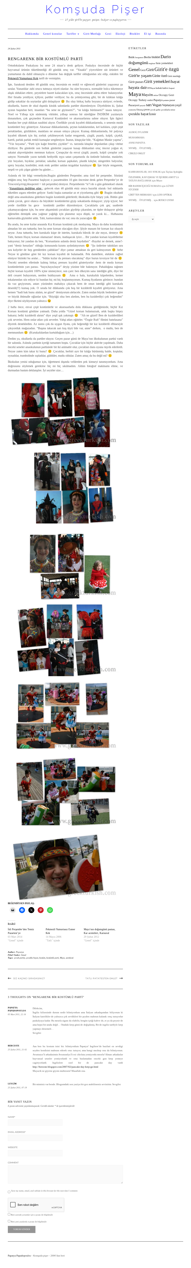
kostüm (42, 958)
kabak (159, 88)
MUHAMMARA (137, 137)
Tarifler (71, 33)
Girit (150, 69)
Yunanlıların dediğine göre (26, 188)
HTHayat (151, 88)
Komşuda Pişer (95, 9)
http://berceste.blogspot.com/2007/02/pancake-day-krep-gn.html (65, 1066)
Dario (166, 56)
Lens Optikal (164, 194)
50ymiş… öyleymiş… (141, 148)
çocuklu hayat (32, 958)
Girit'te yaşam (140, 75)
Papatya (20, 952)
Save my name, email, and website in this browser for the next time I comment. (44, 1191)
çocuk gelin (155, 110)
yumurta (132, 110)
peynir (142, 105)
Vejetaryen (168, 105)
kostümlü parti (52, 958)
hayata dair (138, 87)
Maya (62, 958)
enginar (152, 63)
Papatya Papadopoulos (19, 1255)
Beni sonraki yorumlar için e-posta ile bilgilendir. (32, 1215)
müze (156, 95)
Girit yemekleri (157, 81)
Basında (160, 33)
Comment (13, 1162)
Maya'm (147, 95)
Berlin (147, 57)
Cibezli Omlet (137, 153)
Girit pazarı (136, 82)
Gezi (108, 33)
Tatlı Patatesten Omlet (101, 978)
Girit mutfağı (174, 76)
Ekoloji (120, 33)
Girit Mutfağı (92, 33)
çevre (146, 109)
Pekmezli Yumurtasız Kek (23, 78)
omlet (150, 100)
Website (13, 1147)
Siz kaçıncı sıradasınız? (29, 978)
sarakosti (69, 958)
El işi (147, 33)
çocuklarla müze (168, 110)
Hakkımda (32, 33)
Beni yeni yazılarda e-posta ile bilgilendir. (29, 1222)
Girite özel (159, 76)
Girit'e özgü (166, 69)
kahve (165, 88)
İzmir (152, 114)
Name (11, 1117)
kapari (172, 88)
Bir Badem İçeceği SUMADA (145, 186)
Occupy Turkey (138, 100)
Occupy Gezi (166, 94)
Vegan (157, 105)
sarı (149, 105)
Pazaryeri (134, 105)
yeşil (178, 105)
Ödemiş (139, 110)
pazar (172, 100)
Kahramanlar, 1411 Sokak (145, 172)
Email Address (17, 1132)
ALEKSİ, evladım (138, 132)
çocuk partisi (19, 958)
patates (166, 100)
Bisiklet (135, 33)
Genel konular (52, 33)
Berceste (13, 1046)
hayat (175, 81)
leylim (12, 1084)
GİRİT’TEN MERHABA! (140, 194)
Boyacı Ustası (166, 200)
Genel (23, 955)
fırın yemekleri (164, 63)
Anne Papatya (137, 143)
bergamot (139, 57)
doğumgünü (138, 63)
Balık (132, 57)
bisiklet (156, 57)
